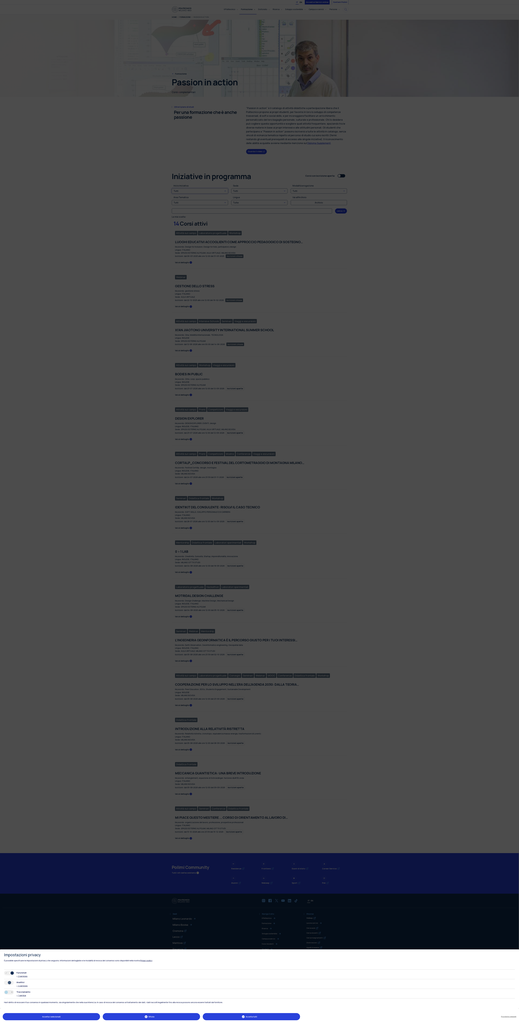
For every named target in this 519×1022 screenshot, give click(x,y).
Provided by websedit (508, 1017)
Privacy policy (146, 960)
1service (21, 995)
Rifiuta (151, 1016)
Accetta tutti (251, 1016)
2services (21, 976)
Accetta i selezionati (51, 1016)
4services (22, 986)
